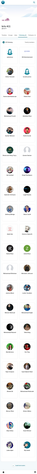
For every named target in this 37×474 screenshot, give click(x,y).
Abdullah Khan (27, 116)
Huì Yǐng (27, 352)
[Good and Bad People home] (3, 2)
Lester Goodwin (27, 293)
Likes (15, 35)
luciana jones (27, 77)
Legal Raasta (27, 195)
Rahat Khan (9, 254)
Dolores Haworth (27, 234)
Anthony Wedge (10, 214)
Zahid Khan (27, 254)
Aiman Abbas (27, 411)
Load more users (20, 465)
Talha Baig (27, 332)
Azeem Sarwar (27, 155)
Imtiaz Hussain (9, 77)
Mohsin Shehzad (10, 313)
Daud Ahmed (27, 431)
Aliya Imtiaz (9, 431)
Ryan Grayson (10, 372)
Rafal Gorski (27, 136)
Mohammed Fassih (10, 116)
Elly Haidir (27, 450)
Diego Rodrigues (27, 175)
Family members (29, 42)
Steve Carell (27, 214)
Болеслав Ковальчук (9, 96)
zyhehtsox (10, 57)
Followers (31, 35)
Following (22, 35)
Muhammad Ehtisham (10, 273)
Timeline (4, 35)
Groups (10, 35)
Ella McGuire (10, 352)
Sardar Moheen (10, 136)
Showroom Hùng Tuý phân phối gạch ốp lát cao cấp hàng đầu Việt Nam (10, 155)
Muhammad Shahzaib (27, 391)
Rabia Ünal (27, 96)
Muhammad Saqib (27, 313)
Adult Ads (10, 234)
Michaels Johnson (27, 273)
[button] (35, 472)
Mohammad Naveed (10, 332)
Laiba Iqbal (10, 450)
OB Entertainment (27, 57)
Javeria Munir (10, 293)
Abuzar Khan (10, 411)
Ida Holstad (9, 175)
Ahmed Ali (10, 391)
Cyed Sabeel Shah (27, 372)
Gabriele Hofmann (10, 195)
